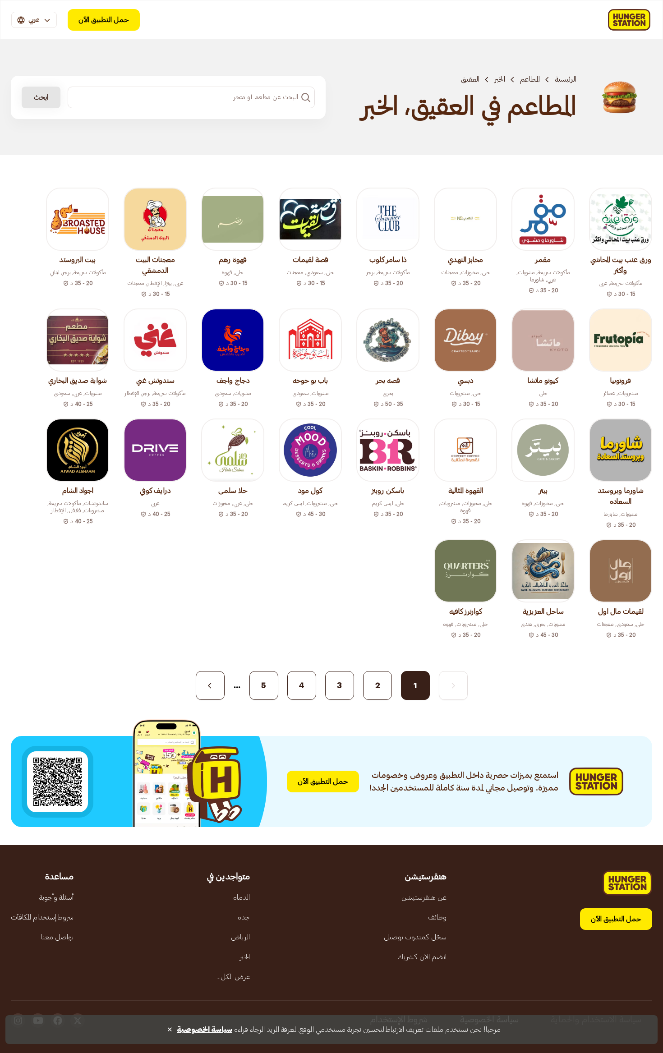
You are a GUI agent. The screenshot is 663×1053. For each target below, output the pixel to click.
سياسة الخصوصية (204, 1029)
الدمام (241, 897)
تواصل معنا (57, 937)
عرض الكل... (233, 976)
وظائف (437, 917)
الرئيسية (565, 79)
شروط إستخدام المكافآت (42, 917)
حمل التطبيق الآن (103, 19)
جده (244, 917)
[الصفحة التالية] (210, 685)
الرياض (240, 937)
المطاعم (530, 79)
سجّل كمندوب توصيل (415, 937)
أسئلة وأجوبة (56, 897)
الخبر (499, 79)
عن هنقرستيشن (424, 897)
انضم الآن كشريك (422, 957)
